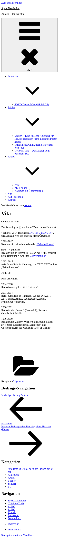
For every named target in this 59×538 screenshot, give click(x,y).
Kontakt (12, 199)
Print (16, 185)
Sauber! (12, 483)
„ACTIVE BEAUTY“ (41, 232)
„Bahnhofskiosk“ (45, 244)
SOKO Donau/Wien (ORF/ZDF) (31, 104)
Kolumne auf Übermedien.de (29, 190)
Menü (29, 70)
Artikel (11, 477)
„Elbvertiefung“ (38, 255)
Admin (27, 205)
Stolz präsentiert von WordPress (17, 535)
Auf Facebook (15, 196)
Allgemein (18, 381)
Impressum (13, 515)
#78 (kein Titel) (16, 503)
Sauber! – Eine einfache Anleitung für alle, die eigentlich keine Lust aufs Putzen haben (35, 138)
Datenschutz (14, 518)
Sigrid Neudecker (10, 8)
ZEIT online (20, 187)
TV (9, 486)
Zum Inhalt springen (11, 2)
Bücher (11, 480)
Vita (10, 193)
